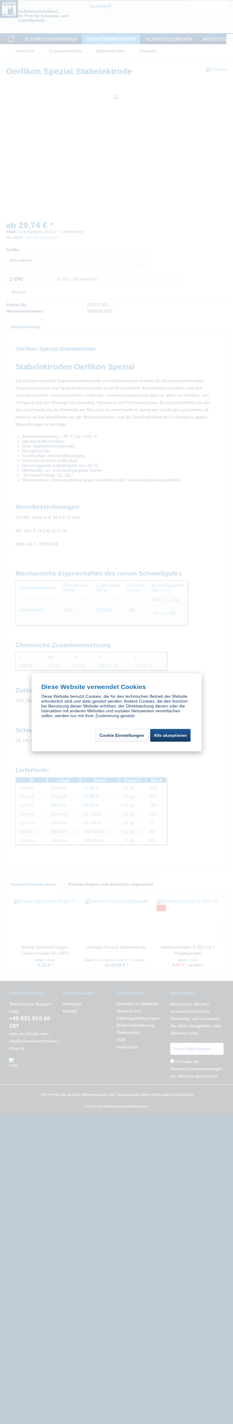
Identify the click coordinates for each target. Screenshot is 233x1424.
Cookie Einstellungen (122, 735)
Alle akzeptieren (170, 735)
